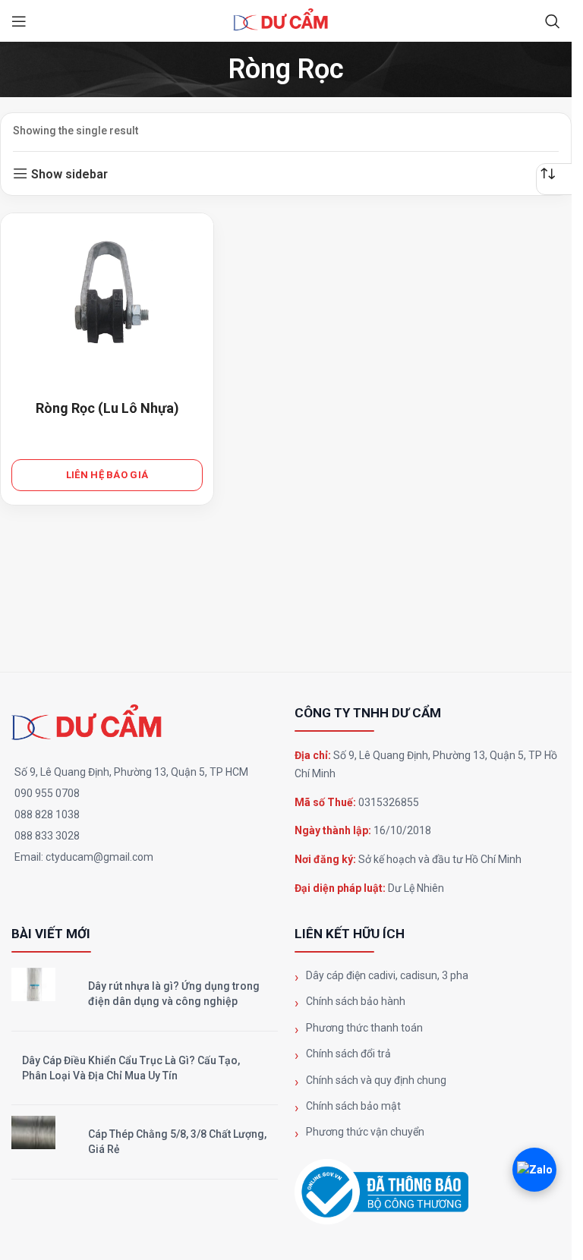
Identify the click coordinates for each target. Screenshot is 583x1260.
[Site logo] (286, 20)
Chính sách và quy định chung (376, 1080)
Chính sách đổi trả (348, 1053)
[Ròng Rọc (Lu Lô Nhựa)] (107, 296)
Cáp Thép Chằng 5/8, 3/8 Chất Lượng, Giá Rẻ (177, 1141)
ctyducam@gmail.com (99, 857)
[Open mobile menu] (19, 21)
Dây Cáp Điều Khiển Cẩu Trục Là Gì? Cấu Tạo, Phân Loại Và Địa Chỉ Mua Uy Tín (131, 1068)
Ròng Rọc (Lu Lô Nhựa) (107, 408)
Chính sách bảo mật (353, 1106)
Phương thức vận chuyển (365, 1132)
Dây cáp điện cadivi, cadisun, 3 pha (387, 975)
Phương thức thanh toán (364, 1028)
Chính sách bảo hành (355, 1001)
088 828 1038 (47, 814)
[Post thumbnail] (33, 984)
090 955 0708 (47, 793)
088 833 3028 (47, 836)
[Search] (552, 21)
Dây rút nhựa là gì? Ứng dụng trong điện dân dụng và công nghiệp (174, 993)
